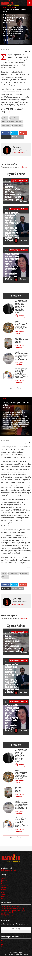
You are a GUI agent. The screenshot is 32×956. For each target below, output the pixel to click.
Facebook (6, 133)
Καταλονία (6, 125)
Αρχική (3, 878)
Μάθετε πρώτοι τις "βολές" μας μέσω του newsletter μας (14, 925)
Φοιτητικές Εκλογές (7, 912)
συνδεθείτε (23, 167)
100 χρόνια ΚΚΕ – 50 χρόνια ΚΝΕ (11, 906)
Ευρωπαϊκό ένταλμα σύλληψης (12, 121)
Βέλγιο (5, 118)
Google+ (23, 133)
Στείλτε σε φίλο (18, 137)
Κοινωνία (4, 884)
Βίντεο (3, 892)
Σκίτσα (3, 894)
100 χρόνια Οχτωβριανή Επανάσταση (12, 908)
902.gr (8, 112)
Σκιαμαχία (24, 573)
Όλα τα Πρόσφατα (16, 388)
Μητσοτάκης (13, 573)
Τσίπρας (5, 577)
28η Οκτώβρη (5, 914)
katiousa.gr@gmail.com (8, 870)
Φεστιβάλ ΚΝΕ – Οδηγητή (9, 916)
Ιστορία (3, 889)
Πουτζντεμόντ (17, 125)
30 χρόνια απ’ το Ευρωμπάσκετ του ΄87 (13, 910)
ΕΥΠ (4, 573)
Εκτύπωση (6, 137)
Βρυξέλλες (14, 118)
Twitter (14, 133)
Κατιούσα (6, 49)
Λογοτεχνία (4, 886)
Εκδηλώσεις (5, 896)
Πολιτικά (4, 880)
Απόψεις (3, 888)
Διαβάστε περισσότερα (18, 152)
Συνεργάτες (5, 898)
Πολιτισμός (4, 882)
